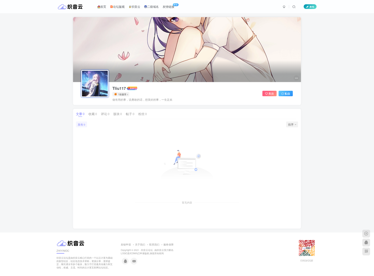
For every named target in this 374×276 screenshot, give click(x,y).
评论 (105, 114)
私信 (287, 93)
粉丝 (142, 114)
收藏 (92, 114)
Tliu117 (119, 88)
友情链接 (170, 6)
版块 (117, 114)
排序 (291, 124)
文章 (80, 114)
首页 (103, 6)
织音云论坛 (147, 250)
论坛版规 (119, 6)
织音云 (135, 6)
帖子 (130, 114)
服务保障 (168, 244)
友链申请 (126, 244)
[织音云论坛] (71, 243)
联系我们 (154, 244)
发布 (312, 6)
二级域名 (153, 6)
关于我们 (140, 244)
